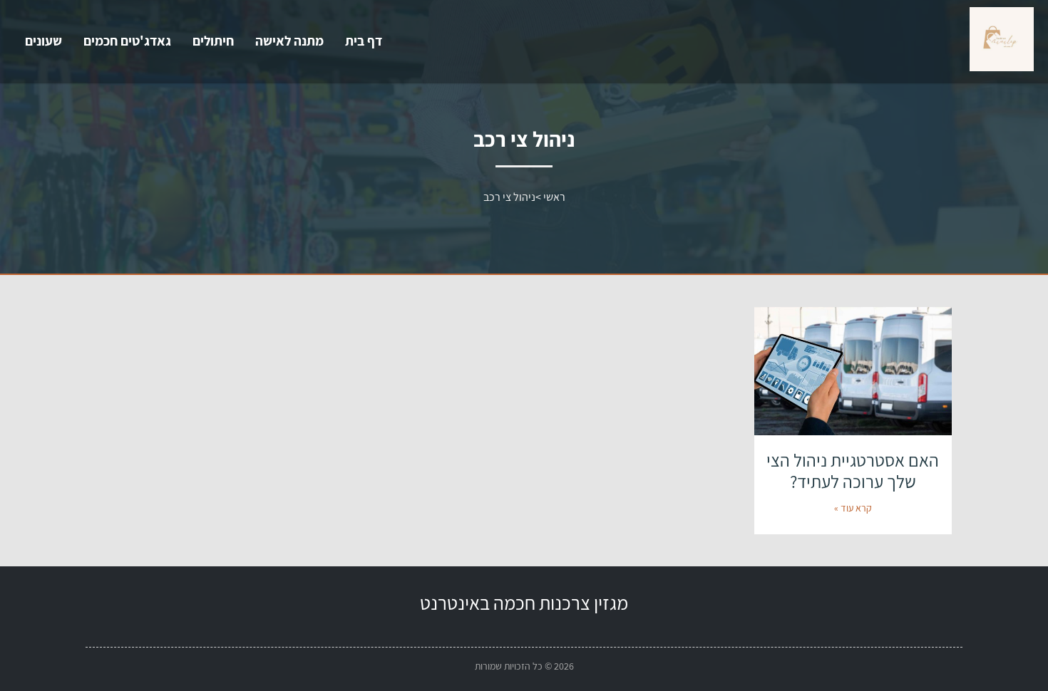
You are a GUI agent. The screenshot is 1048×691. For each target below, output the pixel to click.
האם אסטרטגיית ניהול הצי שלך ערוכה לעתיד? (852, 470)
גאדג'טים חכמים (127, 40)
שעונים (43, 40)
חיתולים (213, 40)
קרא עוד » (853, 508)
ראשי (554, 196)
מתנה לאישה (289, 40)
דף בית (363, 40)
